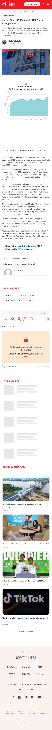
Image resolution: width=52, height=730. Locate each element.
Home (4, 12)
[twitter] (19, 319)
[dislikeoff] (42, 313)
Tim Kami (30, 689)
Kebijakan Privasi (21, 712)
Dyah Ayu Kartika (15, 41)
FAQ (20, 689)
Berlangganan (32, 4)
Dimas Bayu (18, 270)
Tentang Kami (26, 684)
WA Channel (29, 264)
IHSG (20, 300)
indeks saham (10, 300)
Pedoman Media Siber (31, 712)
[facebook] (13, 319)
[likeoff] (44, 313)
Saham (28, 300)
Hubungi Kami (12, 684)
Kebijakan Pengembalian (10, 712)
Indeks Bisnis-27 (9, 157)
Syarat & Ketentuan (42, 712)
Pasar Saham (30, 12)
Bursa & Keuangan (16, 12)
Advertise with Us (40, 684)
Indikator (23, 295)
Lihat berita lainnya (26, 631)
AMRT (32, 295)
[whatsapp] (25, 319)
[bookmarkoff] (48, 319)
